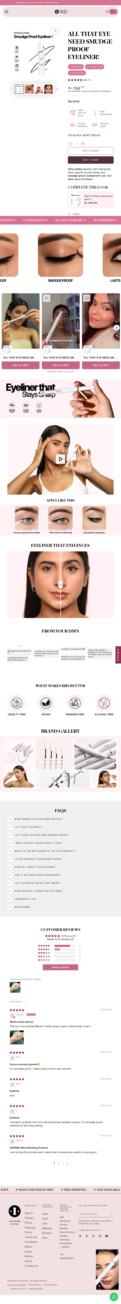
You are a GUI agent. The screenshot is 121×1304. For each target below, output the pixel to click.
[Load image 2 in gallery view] (29, 89)
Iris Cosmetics (22, 1281)
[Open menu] (6, 12)
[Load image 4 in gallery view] (48, 89)
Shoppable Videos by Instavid (60, 371)
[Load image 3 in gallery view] (38, 89)
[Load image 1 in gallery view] (19, 89)
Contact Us (31, 1265)
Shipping (85, 91)
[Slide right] (111, 2)
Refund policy (35, 1285)
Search (29, 1213)
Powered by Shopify (16, 1285)
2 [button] (59, 1163)
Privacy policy (51, 1285)
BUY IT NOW (90, 160)
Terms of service (18, 1289)
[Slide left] (9, 2)
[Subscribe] (112, 1214)
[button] (75, 79)
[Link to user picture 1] (17, 1037)
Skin (44, 1237)
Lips (44, 1223)
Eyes (45, 1218)
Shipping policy (36, 1289)
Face (45, 1213)
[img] (17, 1010)
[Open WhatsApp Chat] (114, 1297)
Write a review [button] (60, 967)
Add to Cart (21, 365)
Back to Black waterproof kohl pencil (101, 197)
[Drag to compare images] (60, 584)
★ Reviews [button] (118, 655)
